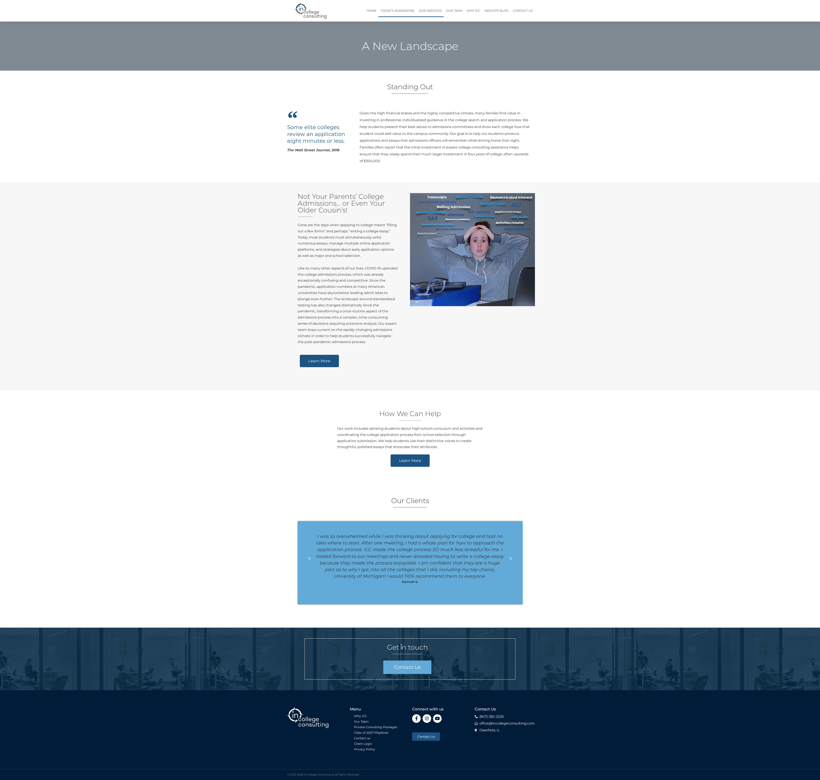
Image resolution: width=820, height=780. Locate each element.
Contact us (523, 11)
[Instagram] (427, 718)
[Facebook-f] (416, 718)
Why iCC (473, 11)
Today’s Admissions (397, 11)
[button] (309, 558)
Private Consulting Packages (375, 727)
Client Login (363, 744)
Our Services (430, 11)
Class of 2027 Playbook (371, 733)
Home (371, 11)
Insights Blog (497, 11)
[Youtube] (437, 718)
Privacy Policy (364, 749)
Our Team (454, 11)
